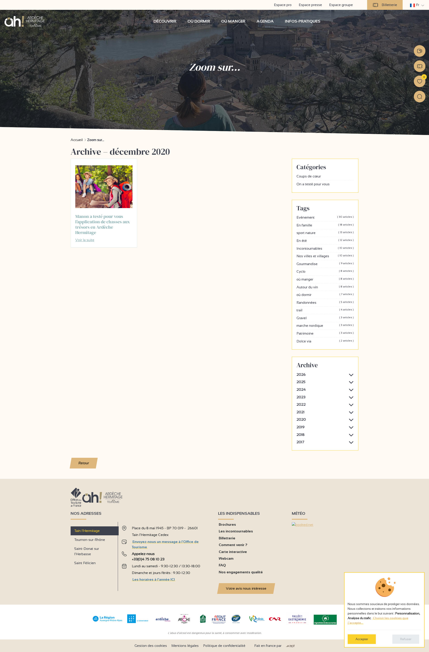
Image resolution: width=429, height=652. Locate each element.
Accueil (77, 140)
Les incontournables (236, 531)
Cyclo (325, 271)
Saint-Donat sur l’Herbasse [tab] (86, 551)
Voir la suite (84, 240)
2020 (301, 419)
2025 (301, 382)
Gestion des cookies (151, 646)
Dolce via (325, 341)
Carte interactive (233, 552)
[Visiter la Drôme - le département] (137, 622)
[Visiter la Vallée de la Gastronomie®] (297, 624)
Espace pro (283, 5)
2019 (301, 427)
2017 (300, 442)
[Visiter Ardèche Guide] (163, 622)
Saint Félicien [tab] (85, 563)
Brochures (227, 524)
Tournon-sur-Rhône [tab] (89, 540)
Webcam (226, 558)
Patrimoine (325, 333)
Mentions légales (185, 646)
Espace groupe (341, 5)
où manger (325, 279)
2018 (301, 435)
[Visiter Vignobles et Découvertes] (325, 619)
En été (325, 240)
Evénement (325, 217)
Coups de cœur (309, 176)
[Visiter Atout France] (219, 619)
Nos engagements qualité (241, 572)
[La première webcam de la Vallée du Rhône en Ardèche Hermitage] (419, 51)
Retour (83, 463)
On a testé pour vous (313, 184)
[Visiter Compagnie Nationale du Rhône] (275, 619)
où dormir (325, 295)
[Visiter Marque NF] (235, 622)
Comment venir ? (233, 545)
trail (325, 310)
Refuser (405, 639)
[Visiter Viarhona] (257, 621)
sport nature (325, 233)
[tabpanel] (166, 554)
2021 (301, 412)
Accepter (361, 639)
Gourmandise (325, 264)
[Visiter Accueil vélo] (202, 622)
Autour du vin (325, 287)
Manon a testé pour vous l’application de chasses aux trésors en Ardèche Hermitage (102, 224)
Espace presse (310, 5)
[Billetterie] (419, 66)
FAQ (222, 565)
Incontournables (325, 248)
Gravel (325, 318)
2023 (301, 397)
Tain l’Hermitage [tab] (87, 531)
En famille (325, 225)
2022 (301, 404)
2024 (301, 389)
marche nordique (325, 325)
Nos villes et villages (325, 256)
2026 (301, 374)
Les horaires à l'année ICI (153, 579)
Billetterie (389, 5)
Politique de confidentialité (224, 646)
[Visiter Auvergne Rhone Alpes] (108, 622)
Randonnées (325, 302)
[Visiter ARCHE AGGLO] (184, 624)
